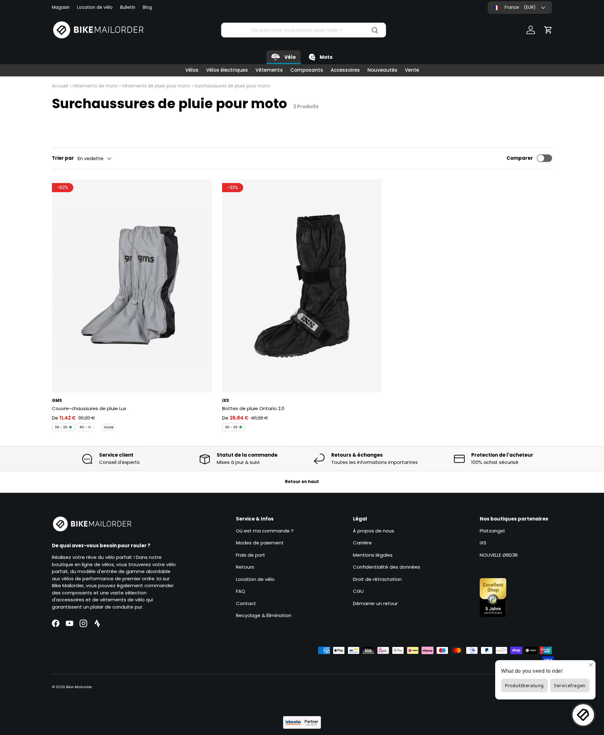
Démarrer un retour (375, 603)
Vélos (192, 70)
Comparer (519, 158)
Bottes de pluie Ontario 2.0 (253, 408)
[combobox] (303, 30)
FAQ (240, 591)
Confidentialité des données (386, 567)
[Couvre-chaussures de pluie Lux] (132, 286)
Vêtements (269, 70)
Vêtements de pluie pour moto (156, 86)
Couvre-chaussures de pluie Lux (89, 408)
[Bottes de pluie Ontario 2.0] (302, 286)
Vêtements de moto (95, 86)
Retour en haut (302, 482)
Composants (306, 70)
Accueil (60, 86)
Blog (147, 7)
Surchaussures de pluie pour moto (232, 86)
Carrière (362, 542)
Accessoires (345, 70)
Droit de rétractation (377, 579)
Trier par (63, 158)
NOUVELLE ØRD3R (499, 555)
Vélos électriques (227, 70)
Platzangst (492, 530)
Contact (246, 603)
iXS (483, 542)
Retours (245, 567)
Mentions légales (373, 555)
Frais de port (250, 555)
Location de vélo (95, 7)
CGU (358, 591)
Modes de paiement (260, 542)
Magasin (61, 7)
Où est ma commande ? (265, 530)
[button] (548, 30)
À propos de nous (373, 530)
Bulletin (127, 7)
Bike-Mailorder (79, 686)
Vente (412, 70)
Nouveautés (382, 70)
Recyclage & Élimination (263, 615)
